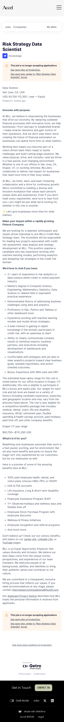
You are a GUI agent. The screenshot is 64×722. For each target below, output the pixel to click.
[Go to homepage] (7, 7)
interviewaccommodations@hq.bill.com (35, 589)
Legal (41, 717)
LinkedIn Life (45, 539)
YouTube (7, 542)
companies (19, 27)
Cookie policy (40, 674)
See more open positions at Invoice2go (32, 645)
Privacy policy (25, 674)
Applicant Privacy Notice (22, 596)
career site (30, 539)
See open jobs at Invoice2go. (25, 70)
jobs (8, 27)
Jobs (36, 700)
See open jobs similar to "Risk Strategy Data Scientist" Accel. (33, 76)
